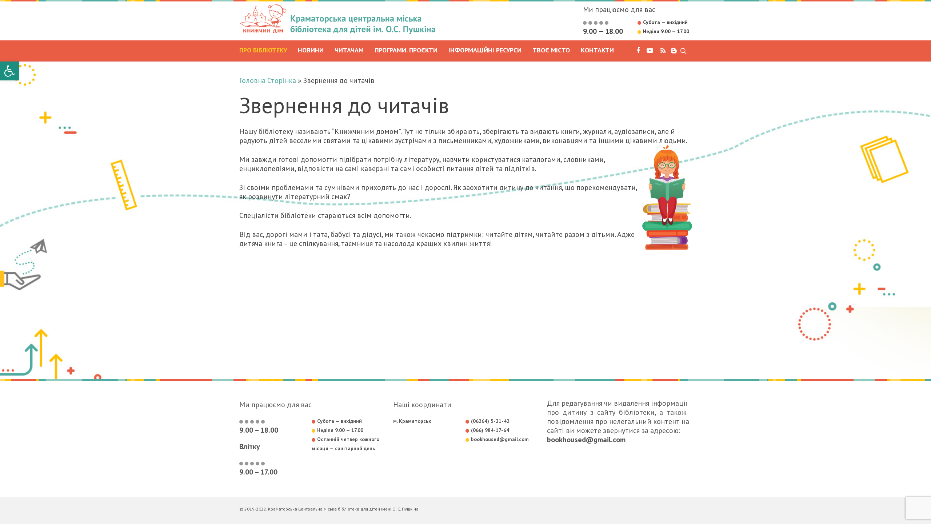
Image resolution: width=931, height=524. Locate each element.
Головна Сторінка (267, 80)
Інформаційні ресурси (485, 50)
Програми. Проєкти (406, 50)
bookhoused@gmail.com (586, 439)
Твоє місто (551, 50)
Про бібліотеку (263, 50)
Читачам (349, 50)
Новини (311, 50)
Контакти (597, 50)
